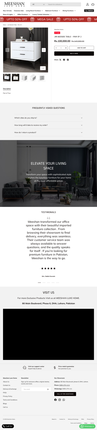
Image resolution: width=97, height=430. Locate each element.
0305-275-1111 (64, 385)
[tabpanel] (25, 93)
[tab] (7, 89)
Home (4, 24)
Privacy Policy (7, 396)
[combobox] (55, 4)
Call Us (5, 407)
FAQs (5, 392)
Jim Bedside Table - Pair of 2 (15, 24)
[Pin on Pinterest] (68, 60)
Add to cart (81, 48)
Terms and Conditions (10, 400)
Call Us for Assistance (65, 394)
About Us (6, 382)
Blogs (5, 403)
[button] (93, 4)
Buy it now (74, 53)
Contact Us (6, 385)
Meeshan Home (58, 29)
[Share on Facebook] (64, 60)
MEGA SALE (43, 19)
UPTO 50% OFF (14, 19)
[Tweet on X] (60, 60)
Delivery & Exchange (9, 389)
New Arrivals (7, 11)
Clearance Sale (19, 11)
